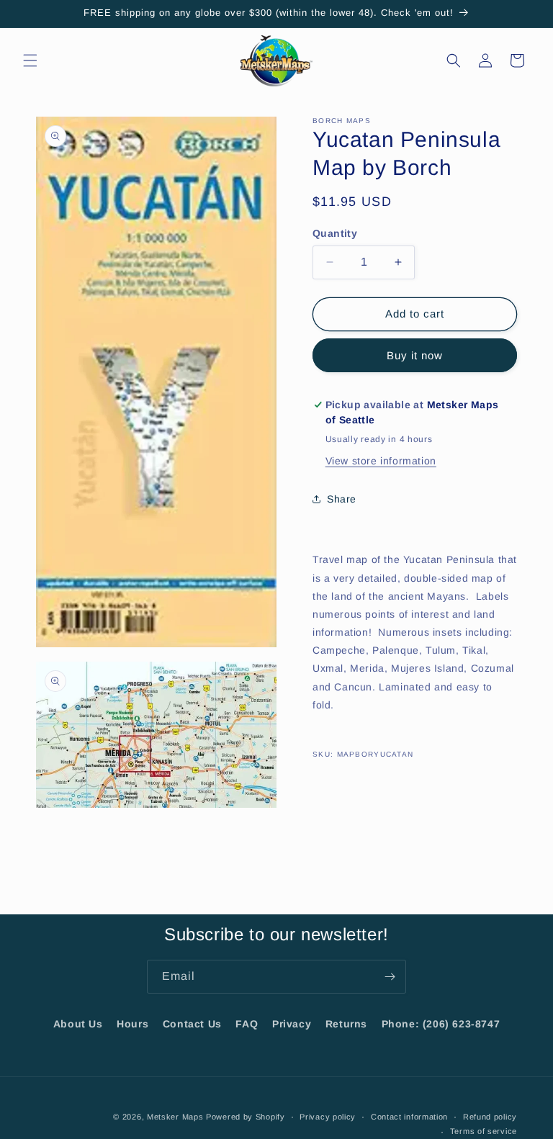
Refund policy (490, 1116)
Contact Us (192, 1024)
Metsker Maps (175, 1116)
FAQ (246, 1024)
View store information (380, 461)
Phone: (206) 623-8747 (441, 1024)
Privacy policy (328, 1116)
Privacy (291, 1024)
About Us (78, 1024)
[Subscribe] (389, 977)
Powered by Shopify (245, 1116)
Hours (132, 1024)
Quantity (335, 233)
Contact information (409, 1116)
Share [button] (341, 499)
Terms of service (483, 1131)
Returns (346, 1024)
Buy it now (415, 355)
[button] (30, 60)
